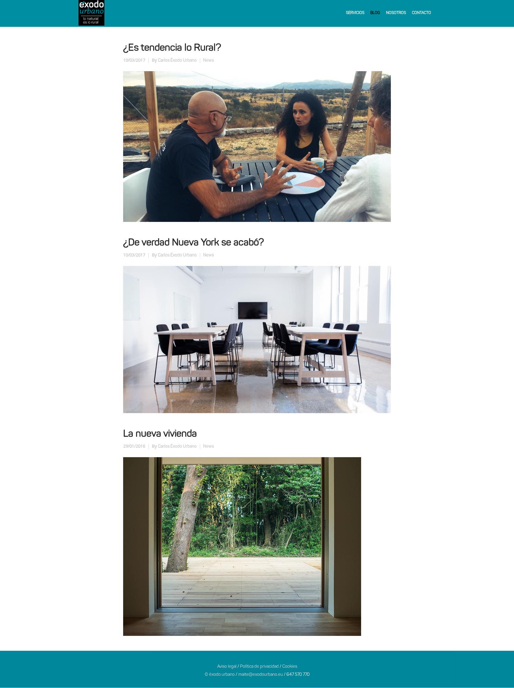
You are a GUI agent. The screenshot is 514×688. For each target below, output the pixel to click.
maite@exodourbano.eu (260, 675)
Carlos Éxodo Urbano (177, 60)
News (208, 60)
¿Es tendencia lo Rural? (172, 48)
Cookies (289, 666)
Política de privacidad (259, 666)
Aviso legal (226, 666)
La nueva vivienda (160, 434)
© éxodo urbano (220, 675)
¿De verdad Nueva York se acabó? (193, 243)
